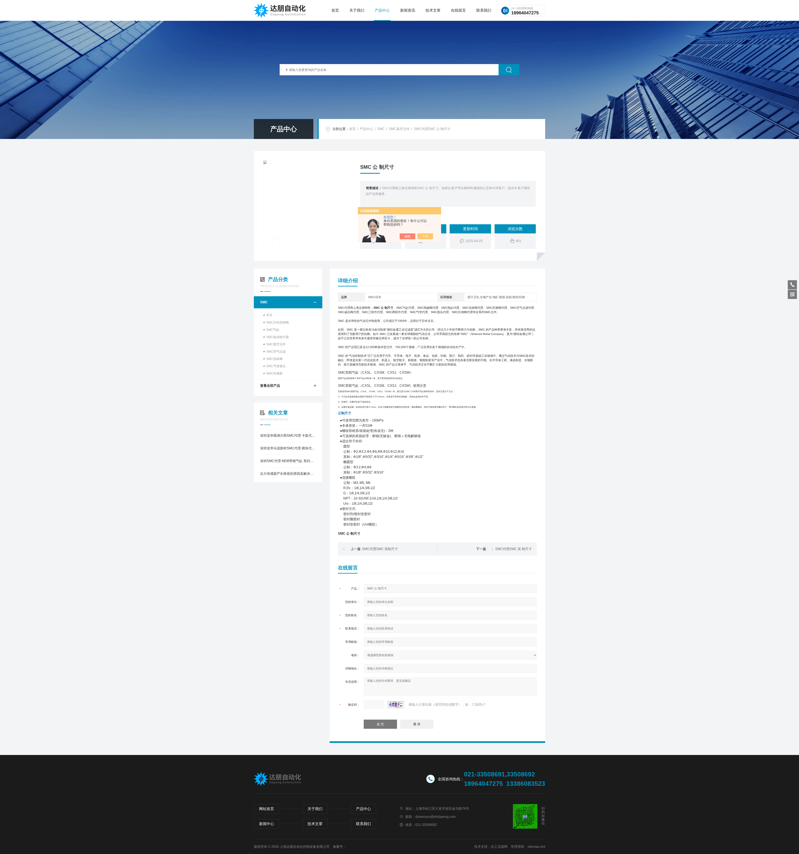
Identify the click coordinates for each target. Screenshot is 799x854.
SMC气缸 (272, 329)
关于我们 (356, 10)
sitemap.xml (536, 846)
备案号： (339, 846)
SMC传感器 (274, 373)
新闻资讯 (407, 10)
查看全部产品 (270, 385)
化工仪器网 (499, 846)
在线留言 (458, 10)
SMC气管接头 (276, 366)
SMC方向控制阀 (277, 322)
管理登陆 (517, 846)
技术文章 (433, 10)
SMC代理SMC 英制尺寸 (380, 549)
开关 (269, 315)
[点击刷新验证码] (396, 704)
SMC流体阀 (274, 359)
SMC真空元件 (399, 129)
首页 (335, 10)
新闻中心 (266, 824)
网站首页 (266, 809)
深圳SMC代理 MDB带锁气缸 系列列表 (288, 461)
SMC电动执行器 (277, 337)
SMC (381, 129)
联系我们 (483, 10)
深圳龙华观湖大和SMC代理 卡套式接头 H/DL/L (288, 435)
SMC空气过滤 (276, 351)
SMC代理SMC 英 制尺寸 (513, 549)
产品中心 (382, 10)
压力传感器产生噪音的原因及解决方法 (288, 473)
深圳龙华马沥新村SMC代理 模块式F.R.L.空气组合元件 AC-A (288, 448)
